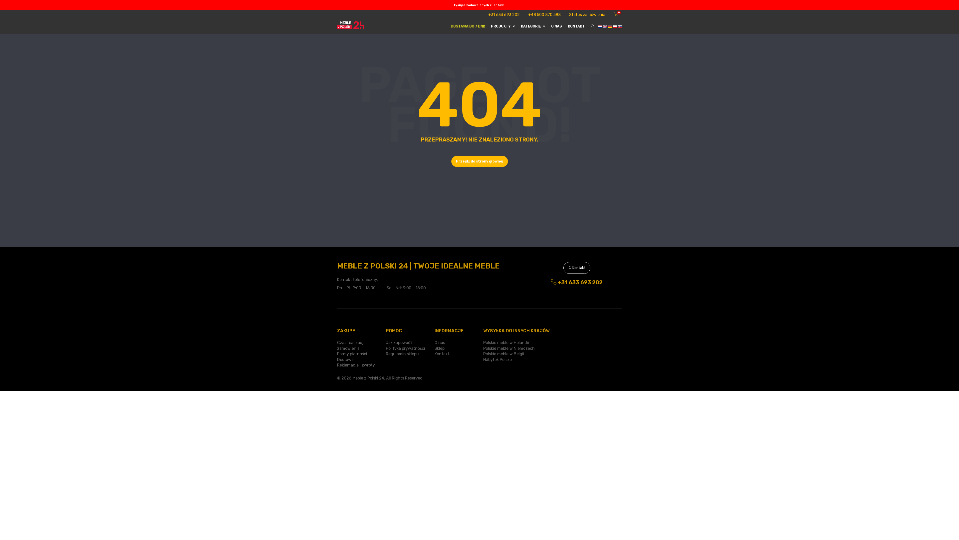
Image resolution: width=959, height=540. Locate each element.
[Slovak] (620, 26)
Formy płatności (352, 354)
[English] (605, 26)
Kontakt (576, 26)
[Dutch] (600, 26)
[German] (610, 26)
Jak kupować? (399, 342)
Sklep (440, 348)
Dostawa (345, 359)
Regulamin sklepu (402, 354)
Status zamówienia (587, 14)
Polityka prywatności (405, 348)
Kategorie (531, 26)
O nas (556, 26)
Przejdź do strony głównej (479, 161)
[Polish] (615, 26)
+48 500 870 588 (544, 14)
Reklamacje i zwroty (356, 365)
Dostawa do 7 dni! (468, 26)
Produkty (501, 26)
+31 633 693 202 (504, 14)
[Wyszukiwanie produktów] (592, 26)
